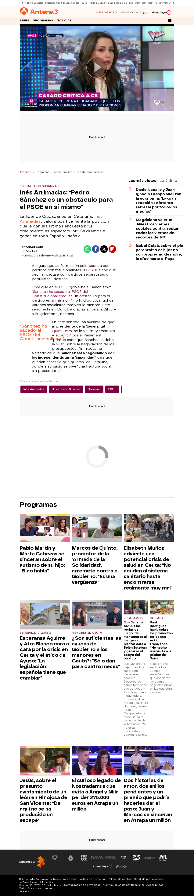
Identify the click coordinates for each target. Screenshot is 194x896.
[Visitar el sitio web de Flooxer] (122, 866)
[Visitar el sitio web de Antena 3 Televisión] (57, 858)
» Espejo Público (61, 171)
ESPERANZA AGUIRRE (35, 632)
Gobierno (94, 389)
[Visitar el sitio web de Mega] (110, 858)
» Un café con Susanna (88, 171)
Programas (43, 20)
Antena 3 (25, 171)
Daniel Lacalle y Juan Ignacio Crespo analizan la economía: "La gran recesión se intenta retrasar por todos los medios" (158, 200)
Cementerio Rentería (146, 3)
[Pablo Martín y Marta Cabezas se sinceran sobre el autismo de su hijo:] (45, 528)
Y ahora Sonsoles (33, 3)
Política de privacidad (92, 879)
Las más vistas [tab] (142, 180)
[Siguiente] (172, 3)
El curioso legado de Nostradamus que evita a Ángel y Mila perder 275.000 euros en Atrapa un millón (96, 795)
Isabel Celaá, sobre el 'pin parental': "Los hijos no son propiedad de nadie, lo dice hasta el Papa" (159, 252)
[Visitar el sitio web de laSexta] (70, 858)
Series (25, 20)
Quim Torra (62, 331)
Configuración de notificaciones (124, 884)
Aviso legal (70, 879)
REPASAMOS (133, 618)
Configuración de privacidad (82, 884)
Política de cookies (120, 879)
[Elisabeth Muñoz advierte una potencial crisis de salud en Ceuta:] (149, 528)
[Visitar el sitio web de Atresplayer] (103, 866)
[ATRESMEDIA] (32, 862)
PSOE (93, 270)
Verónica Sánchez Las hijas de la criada (111, 3)
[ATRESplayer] (161, 12)
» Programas (41, 171)
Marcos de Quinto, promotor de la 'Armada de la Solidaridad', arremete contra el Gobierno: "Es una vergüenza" (95, 565)
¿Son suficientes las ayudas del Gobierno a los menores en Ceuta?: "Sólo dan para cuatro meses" (96, 652)
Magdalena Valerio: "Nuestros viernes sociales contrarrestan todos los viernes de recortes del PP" (157, 228)
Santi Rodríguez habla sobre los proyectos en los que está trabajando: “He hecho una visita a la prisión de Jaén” (161, 640)
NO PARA (156, 618)
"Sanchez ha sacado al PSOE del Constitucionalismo (60, 294)
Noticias (64, 20)
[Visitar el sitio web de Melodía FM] (163, 858)
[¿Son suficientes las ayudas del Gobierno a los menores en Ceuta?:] (97, 615)
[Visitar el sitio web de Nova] (97, 858)
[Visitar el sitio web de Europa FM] (150, 858)
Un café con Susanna (66, 389)
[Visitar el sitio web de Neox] (84, 858)
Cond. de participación (148, 879)
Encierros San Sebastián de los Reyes (66, 3)
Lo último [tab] (168, 180)
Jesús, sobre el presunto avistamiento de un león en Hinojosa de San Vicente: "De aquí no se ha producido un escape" (43, 800)
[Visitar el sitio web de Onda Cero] (136, 858)
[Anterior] (21, 3)
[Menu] (169, 20)
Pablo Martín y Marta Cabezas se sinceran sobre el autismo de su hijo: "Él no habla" (42, 559)
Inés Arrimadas (33, 389)
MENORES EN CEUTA (87, 632)
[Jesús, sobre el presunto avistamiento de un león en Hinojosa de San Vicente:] (45, 761)
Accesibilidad (154, 884)
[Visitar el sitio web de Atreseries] (123, 858)
